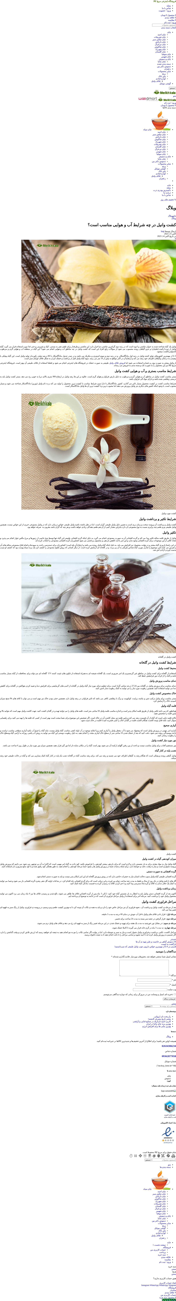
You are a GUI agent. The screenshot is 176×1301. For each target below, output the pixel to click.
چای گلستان (160, 52)
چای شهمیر (166, 57)
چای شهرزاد (160, 49)
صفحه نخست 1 (159, 1245)
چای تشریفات (160, 37)
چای (169, 32)
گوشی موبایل (165, 83)
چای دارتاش (160, 42)
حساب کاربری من (158, 1250)
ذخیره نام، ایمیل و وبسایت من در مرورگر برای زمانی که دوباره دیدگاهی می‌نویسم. (138, 994)
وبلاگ (170, 216)
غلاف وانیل (156, 81)
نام (174, 980)
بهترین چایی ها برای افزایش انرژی (156, 1026)
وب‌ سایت (172, 989)
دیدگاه (172, 975)
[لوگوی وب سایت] (165, 93)
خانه (174, 216)
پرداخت (162, 1252)
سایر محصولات (164, 71)
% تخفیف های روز (168, 199)
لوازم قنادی (161, 79)
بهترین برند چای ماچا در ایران (158, 1024)
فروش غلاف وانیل (117, 363)
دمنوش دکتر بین (164, 66)
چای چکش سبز (159, 39)
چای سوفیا (166, 54)
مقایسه (168, 1259)
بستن (173, 1004)
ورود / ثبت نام (165, 1262)
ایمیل (173, 985)
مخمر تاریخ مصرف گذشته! (159, 1019)
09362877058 (169, 1056)
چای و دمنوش (165, 59)
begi (162, 231)
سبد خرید (162, 1255)
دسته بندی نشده (164, 64)
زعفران (167, 69)
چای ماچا (162, 61)
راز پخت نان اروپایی (162, 1016)
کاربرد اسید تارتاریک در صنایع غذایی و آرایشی (152, 1021)
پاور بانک (162, 76)
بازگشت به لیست (168, 944)
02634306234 (169, 1046)
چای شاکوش (160, 47)
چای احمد (162, 34)
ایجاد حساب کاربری (167, 1283)
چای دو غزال (160, 44)
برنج (164, 74)
